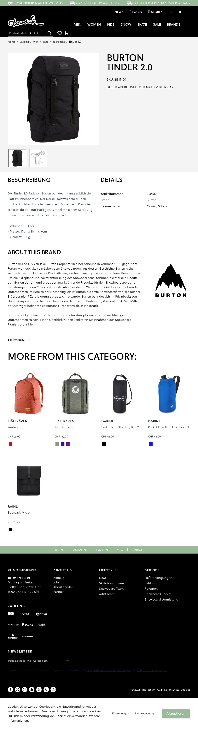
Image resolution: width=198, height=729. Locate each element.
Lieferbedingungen (158, 577)
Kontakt (58, 577)
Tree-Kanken (64, 427)
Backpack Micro (19, 512)
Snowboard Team (111, 588)
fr (179, 12)
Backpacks (58, 42)
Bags (45, 42)
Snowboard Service (158, 594)
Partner (58, 591)
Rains (13, 506)
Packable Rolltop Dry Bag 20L (121, 427)
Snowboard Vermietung (161, 599)
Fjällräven (18, 421)
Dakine (107, 421)
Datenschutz (171, 690)
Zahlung (151, 583)
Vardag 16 (14, 427)
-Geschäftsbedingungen (152, 670)
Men (35, 42)
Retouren (151, 588)
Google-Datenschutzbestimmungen (109, 670)
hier (31, 324)
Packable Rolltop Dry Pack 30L (169, 427)
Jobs (56, 582)
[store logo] (26, 21)
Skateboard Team (111, 583)
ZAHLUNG (16, 605)
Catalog (24, 42)
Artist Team (107, 594)
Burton (125, 57)
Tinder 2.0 (75, 42)
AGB (160, 690)
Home (11, 42)
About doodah (63, 587)
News (119, 12)
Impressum (148, 690)
